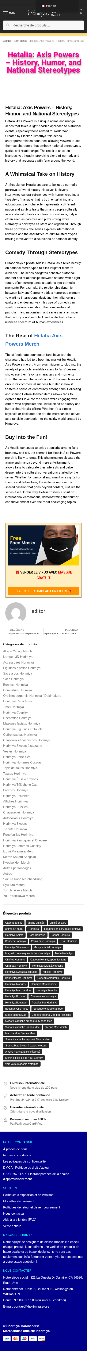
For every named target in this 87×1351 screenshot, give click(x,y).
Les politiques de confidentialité (24, 1161)
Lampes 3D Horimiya (18, 656)
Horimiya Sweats (15, 823)
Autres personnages (17, 868)
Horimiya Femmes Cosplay (22, 846)
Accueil (7, 40)
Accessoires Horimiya (18, 662)
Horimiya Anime (14, 935)
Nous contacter (13, 1213)
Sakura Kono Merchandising (22, 879)
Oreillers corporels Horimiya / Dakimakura (32, 695)
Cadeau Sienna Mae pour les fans (51, 1014)
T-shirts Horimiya (15, 829)
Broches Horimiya (15, 790)
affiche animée (36, 922)
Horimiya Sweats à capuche (22, 745)
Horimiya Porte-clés (17, 757)
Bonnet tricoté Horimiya (18, 978)
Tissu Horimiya (13, 707)
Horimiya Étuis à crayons (20, 779)
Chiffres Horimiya (15, 959)
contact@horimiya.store (31, 1306)
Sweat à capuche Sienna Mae (22, 1027)
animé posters (58, 922)
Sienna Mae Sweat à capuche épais (26, 1045)
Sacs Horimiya (13, 679)
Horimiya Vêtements (17, 947)
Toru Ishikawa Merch (17, 890)
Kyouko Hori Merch (16, 862)
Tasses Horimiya (14, 773)
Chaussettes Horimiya (18, 812)
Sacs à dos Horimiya (17, 673)
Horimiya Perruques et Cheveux (25, 840)
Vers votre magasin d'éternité (21, 1064)
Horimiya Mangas (15, 984)
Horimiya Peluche (47, 990)
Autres (7, 873)
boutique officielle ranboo (48, 1008)
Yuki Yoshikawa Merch (19, 896)
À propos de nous (15, 1149)
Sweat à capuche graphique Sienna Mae (28, 1021)
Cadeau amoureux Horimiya (53, 978)
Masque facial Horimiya (47, 947)
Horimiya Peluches (16, 796)
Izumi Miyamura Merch (19, 851)
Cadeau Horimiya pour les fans (48, 959)
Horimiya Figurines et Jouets (23, 729)
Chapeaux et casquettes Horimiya (26, 740)
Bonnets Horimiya (15, 684)
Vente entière (12, 1226)
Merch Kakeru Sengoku (19, 857)
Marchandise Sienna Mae (20, 1033)
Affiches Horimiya (15, 801)
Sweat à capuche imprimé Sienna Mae (27, 1039)
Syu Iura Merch (13, 885)
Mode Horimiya (64, 953)
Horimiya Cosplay (15, 712)
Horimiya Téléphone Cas (20, 784)
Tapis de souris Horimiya (20, 768)
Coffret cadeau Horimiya (20, 734)
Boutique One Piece (16, 1008)
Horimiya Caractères (17, 701)
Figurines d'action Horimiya (22, 668)
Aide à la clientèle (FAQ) (19, 1219)
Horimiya (34, 928)
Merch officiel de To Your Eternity (24, 1057)
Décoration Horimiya (17, 718)
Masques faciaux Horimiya (21, 723)
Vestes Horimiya (14, 751)
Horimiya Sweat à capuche (47, 965)
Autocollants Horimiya (18, 818)
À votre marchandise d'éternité (22, 1051)
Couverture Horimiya (17, 690)
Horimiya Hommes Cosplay (22, 762)
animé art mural (14, 928)
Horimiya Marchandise (44, 984)
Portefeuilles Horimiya (18, 834)
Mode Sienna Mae (15, 1014)
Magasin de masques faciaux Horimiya (27, 953)
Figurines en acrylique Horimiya (62, 928)
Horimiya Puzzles (15, 807)
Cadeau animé (13, 922)
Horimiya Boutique (16, 1002)
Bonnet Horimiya (60, 935)
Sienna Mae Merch (56, 1027)
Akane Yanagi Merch (17, 651)
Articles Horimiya (52, 971)
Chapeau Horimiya (16, 965)
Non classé (20, 40)
